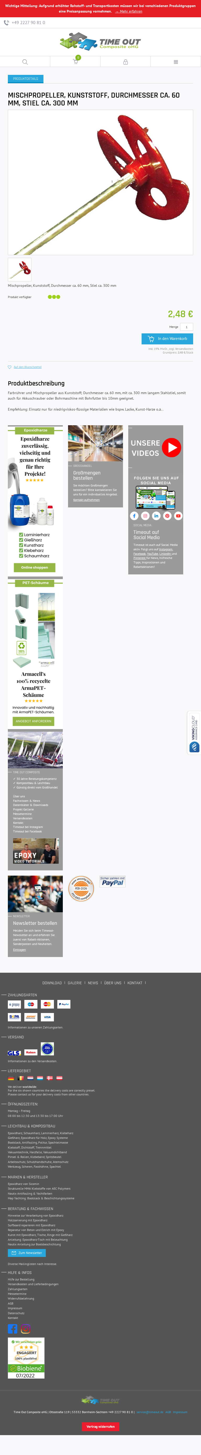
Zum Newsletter (30, 1253)
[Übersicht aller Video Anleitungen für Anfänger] (36, 851)
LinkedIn (165, 554)
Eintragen (19, 950)
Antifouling (29, 1142)
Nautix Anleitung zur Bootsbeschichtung (34, 1244)
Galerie (75, 983)
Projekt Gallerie (23, 809)
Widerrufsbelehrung (21, 1298)
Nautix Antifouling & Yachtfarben (30, 1193)
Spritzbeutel (54, 1157)
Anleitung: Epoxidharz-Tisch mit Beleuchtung (38, 1239)
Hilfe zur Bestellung (21, 1279)
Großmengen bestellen (86, 475)
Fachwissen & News (26, 801)
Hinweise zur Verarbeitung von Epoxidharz (35, 1215)
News (93, 983)
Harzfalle (36, 1152)
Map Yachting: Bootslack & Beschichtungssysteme (41, 1198)
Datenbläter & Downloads (30, 805)
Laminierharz (50, 1133)
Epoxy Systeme (58, 1138)
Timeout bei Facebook (27, 831)
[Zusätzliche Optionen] (112, 881)
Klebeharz (66, 1133)
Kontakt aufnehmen (86, 500)
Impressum (15, 1308)
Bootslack (14, 1142)
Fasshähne (41, 1166)
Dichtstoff (27, 1147)
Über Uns (112, 983)
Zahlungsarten (53, 1027)
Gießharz (14, 1138)
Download (52, 983)
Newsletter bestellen (35, 923)
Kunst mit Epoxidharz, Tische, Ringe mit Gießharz (40, 1235)
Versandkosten (22, 818)
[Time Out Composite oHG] (100, 1400)
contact (22, 1094)
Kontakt (18, 823)
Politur (42, 1142)
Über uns (19, 796)
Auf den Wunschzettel (28, 367)
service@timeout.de (150, 1412)
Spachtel (55, 1166)
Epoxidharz (15, 1133)
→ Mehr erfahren (128, 11)
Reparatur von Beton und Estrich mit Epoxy (36, 1230)
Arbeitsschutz (16, 1162)
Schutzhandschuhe (39, 1162)
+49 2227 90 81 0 (27, 22)
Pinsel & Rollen (18, 1157)
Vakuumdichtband (55, 1152)
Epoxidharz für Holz (34, 1138)
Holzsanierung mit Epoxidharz (27, 1220)
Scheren (27, 1166)
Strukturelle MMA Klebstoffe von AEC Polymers (39, 1188)
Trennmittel (44, 1147)
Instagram (165, 549)
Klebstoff (14, 1147)
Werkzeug (14, 1166)
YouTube (152, 554)
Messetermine (22, 814)
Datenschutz (16, 1313)
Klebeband (37, 1157)
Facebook (139, 554)
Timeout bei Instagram (28, 827)
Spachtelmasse (58, 1142)
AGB (10, 1303)
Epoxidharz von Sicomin (23, 1184)
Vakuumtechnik (18, 1152)
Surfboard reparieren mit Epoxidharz (31, 1225)
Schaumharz (32, 1133)
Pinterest (139, 558)
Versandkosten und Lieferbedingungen (33, 1284)
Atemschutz (60, 1162)
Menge (173, 327)
